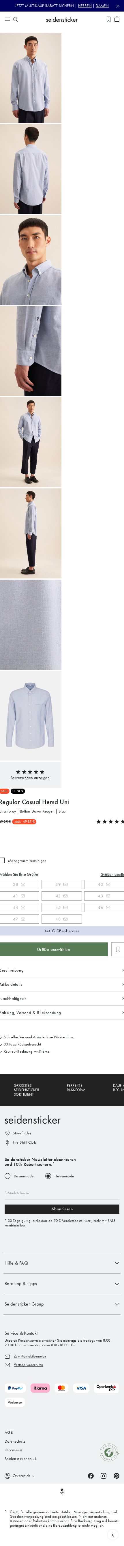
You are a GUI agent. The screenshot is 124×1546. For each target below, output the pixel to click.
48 (58, 919)
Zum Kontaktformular (30, 1356)
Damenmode (24, 1176)
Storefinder (22, 1133)
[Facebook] (91, 1475)
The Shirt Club (24, 1142)
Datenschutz (15, 1441)
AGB (9, 1432)
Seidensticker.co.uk (21, 1458)
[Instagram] (103, 1475)
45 (58, 907)
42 (58, 896)
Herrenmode (64, 1176)
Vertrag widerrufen (28, 1364)
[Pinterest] (116, 1475)
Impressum (13, 1450)
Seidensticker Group (24, 1304)
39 (58, 884)
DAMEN (102, 5)
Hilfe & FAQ (16, 1263)
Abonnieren (62, 1208)
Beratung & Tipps (21, 1283)
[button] (30, 777)
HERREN (85, 5)
